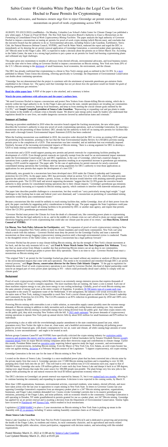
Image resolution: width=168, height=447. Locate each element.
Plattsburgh (26, 402)
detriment (40, 66)
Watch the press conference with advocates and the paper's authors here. (41, 96)
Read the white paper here (18, 91)
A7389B (21, 407)
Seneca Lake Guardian (67, 433)
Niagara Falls (43, 402)
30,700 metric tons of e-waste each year (102, 289)
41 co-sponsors (27, 410)
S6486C (29, 407)
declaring (34, 348)
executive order (48, 343)
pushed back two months (104, 376)
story (120, 71)
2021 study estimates (78, 312)
